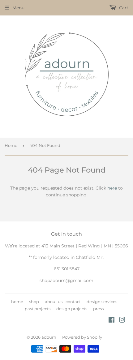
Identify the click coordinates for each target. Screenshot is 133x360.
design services (102, 301)
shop (34, 301)
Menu (18, 8)
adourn (48, 337)
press (98, 308)
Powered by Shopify (82, 337)
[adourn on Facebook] (111, 321)
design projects (71, 308)
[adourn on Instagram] (122, 321)
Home (11, 145)
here (112, 188)
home (17, 301)
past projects (37, 308)
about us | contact (63, 301)
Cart (123, 8)
